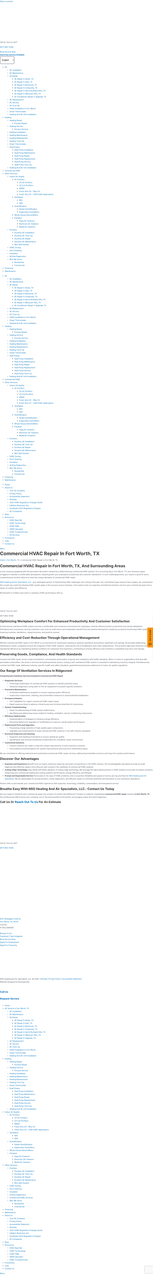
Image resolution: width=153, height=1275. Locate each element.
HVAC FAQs (14, 526)
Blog (7, 514)
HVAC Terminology (17, 523)
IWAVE (22, 188)
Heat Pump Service (22, 162)
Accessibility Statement (19, 496)
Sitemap (43, 979)
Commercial (19, 265)
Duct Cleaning (16, 250)
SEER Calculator (16, 529)
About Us (9, 487)
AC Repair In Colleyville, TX (25, 88)
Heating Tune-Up (17, 141)
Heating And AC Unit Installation (23, 114)
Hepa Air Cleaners (27, 221)
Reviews (13, 499)
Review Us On (6, 933)
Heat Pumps (15, 147)
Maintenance (10, 271)
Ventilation (18, 197)
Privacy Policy (15, 493)
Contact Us (9, 544)
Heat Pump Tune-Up (23, 165)
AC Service (14, 102)
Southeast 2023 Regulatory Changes (25, 508)
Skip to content (6, 1)
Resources (9, 517)
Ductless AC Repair (22, 239)
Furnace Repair (20, 123)
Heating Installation (18, 132)
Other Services (11, 173)
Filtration (18, 218)
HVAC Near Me (16, 520)
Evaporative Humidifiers (29, 212)
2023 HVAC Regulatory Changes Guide (26, 502)
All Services (15, 535)
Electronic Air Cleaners (29, 224)
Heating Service (16, 126)
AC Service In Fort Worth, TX (17, 1008)
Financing (9, 268)
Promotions (10, 538)
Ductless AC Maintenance (25, 241)
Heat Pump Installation (23, 150)
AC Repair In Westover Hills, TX (27, 94)
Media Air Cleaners (27, 227)
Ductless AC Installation (24, 233)
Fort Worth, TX (13, 560)
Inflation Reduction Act (19, 505)
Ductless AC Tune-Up (23, 236)
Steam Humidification (28, 209)
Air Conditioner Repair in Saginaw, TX (30, 97)
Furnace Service (21, 129)
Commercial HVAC (12, 171)
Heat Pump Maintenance (24, 153)
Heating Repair (16, 120)
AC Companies (16, 511)
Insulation (14, 253)
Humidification (20, 206)
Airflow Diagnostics (18, 256)
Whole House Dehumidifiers (26, 215)
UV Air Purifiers (25, 182)
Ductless (13, 230)
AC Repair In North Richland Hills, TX (29, 91)
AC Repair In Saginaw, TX (25, 1038)
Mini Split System (21, 244)
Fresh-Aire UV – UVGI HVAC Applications (36, 194)
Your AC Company (17, 490)
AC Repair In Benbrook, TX (25, 85)
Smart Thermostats (18, 111)
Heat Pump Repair (22, 156)
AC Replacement (17, 100)
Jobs (7, 541)
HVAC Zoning (15, 247)
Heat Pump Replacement (24, 159)
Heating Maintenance (18, 135)
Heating (8, 117)
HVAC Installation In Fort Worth (23, 108)
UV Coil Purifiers (26, 185)
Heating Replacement (19, 138)
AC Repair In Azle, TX (23, 82)
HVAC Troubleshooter (19, 532)
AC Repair (14, 76)
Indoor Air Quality (17, 176)
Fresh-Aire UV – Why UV (29, 191)
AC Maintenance (16, 73)
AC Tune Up (15, 105)
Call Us (4, 991)
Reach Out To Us (26, 802)
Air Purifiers (19, 179)
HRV (21, 203)
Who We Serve (16, 259)
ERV (21, 200)
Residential (19, 262)
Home (7, 485)
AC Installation (16, 70)
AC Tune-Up (15, 1047)
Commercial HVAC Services (21, 1198)
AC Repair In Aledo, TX (23, 79)
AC (6, 67)
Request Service (9, 998)
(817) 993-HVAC (7, 47)
